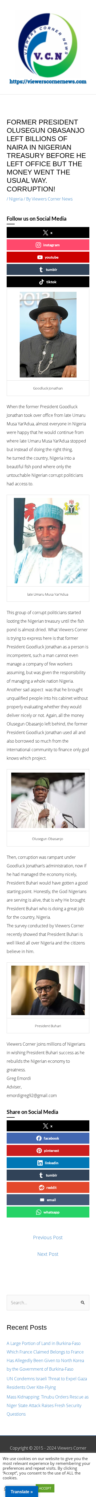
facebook (51, 1138)
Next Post (47, 1254)
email (51, 1199)
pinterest (51, 1150)
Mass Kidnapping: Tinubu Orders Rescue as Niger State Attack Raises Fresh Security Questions (48, 1405)
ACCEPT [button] (45, 1488)
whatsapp (51, 1212)
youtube (51, 257)
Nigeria (16, 199)
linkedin (51, 1162)
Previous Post (48, 1237)
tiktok (51, 281)
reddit (51, 1187)
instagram (51, 245)
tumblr (51, 269)
